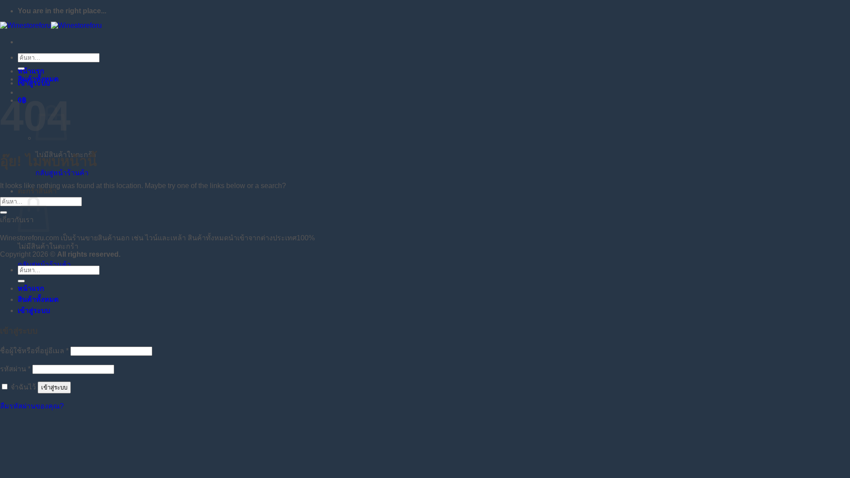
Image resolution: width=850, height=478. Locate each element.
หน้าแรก (31, 71)
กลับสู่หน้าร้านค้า (62, 173)
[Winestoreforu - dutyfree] (51, 25)
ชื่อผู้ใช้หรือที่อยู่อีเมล (34, 351)
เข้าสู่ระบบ (54, 387)
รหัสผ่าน (15, 369)
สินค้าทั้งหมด (38, 79)
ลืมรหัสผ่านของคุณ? (32, 406)
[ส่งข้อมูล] (3, 212)
